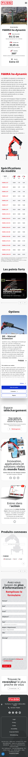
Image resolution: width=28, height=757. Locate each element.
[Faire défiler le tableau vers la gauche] (5, 178)
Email (4, 611)
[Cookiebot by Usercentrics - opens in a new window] (18, 361)
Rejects (14, 395)
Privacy (14, 722)
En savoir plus (13, 688)
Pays (3, 622)
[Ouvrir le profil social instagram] (14, 478)
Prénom (4, 601)
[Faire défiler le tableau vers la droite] (8, 178)
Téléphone (5, 616)
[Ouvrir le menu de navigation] (26, 3)
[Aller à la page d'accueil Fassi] (7, 3)
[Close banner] (25, 360)
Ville (3, 633)
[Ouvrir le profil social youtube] (20, 713)
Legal (14, 719)
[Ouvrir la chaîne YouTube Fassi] (14, 521)
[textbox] (14, 624)
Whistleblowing (14, 735)
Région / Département (9, 627)
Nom (4, 606)
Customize (13, 391)
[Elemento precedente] (20, 302)
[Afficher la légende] (2, 176)
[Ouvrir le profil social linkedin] (18, 478)
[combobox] (14, 624)
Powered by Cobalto (14, 753)
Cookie (14, 725)
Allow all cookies (14, 387)
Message (5, 638)
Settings (22, 383)
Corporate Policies (14, 731)
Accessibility (14, 728)
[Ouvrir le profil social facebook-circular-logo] (10, 478)
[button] (3, 754)
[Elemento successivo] (25, 302)
